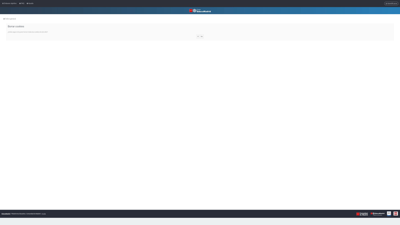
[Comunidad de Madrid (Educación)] (362, 213)
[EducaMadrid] (377, 213)
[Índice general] (200, 10)
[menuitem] (22, 3)
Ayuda (44, 214)
